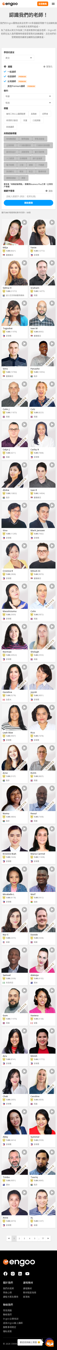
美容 (23, 178)
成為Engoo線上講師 (13, 1322)
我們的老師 (8, 1288)
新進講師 (10, 126)
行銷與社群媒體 (43, 145)
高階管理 (25, 151)
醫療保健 (42, 171)
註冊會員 (43, 3)
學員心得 (7, 1292)
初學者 (45, 113)
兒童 (25, 120)
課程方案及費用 (10, 1296)
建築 (31, 165)
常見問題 (7, 1310)
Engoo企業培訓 (10, 1318)
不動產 (41, 165)
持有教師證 (11, 138)
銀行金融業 (37, 158)
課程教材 (27, 1288)
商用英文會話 (12, 120)
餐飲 (21, 171)
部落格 (26, 1296)
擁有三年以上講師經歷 (15, 113)
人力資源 (10, 158)
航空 (31, 171)
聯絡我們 (7, 1314)
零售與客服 (39, 138)
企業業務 (10, 145)
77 (43, 1238)
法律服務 (23, 158)
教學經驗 (25, 138)
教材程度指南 (29, 1292)
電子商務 (10, 165)
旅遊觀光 (10, 171)
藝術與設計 (11, 151)
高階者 (34, 113)
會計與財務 (39, 151)
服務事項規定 (9, 1327)
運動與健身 (11, 178)
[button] (49, 1342)
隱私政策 (7, 1331)
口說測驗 (36, 120)
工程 (21, 165)
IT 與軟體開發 (25, 145)
